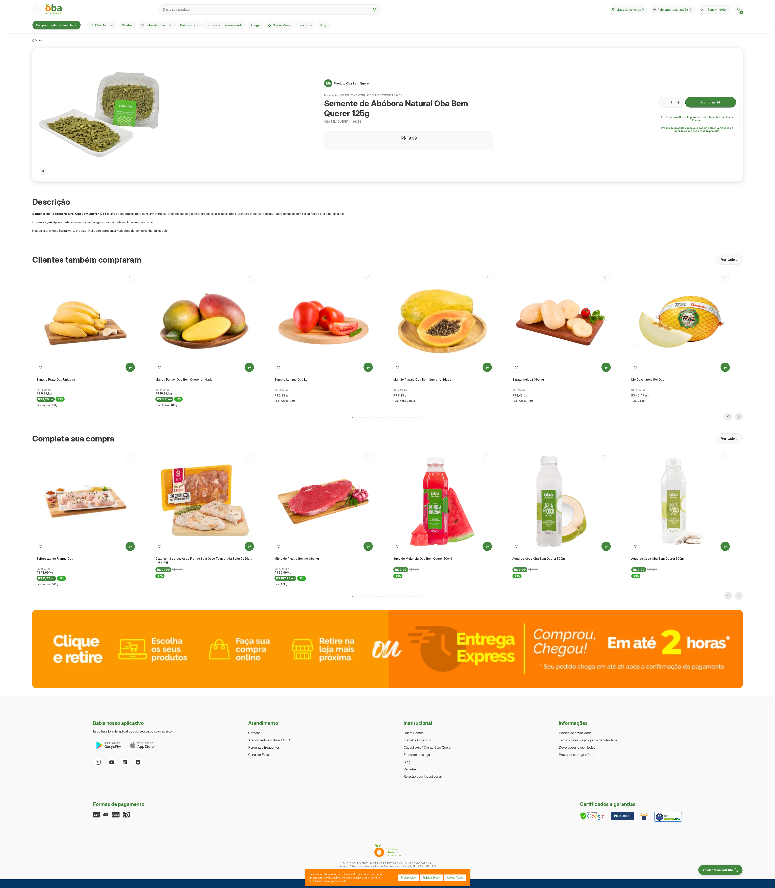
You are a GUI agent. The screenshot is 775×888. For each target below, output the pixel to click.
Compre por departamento (54, 25)
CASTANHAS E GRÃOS (367, 95)
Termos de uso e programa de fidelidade (588, 740)
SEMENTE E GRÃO (391, 95)
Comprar (708, 102)
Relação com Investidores (423, 776)
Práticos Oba (189, 25)
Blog (323, 25)
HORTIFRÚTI (346, 95)
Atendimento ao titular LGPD (269, 740)
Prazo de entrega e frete (576, 755)
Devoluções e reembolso (577, 747)
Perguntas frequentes (264, 747)
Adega (255, 25)
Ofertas (127, 25)
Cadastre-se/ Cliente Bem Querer (428, 747)
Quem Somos (414, 733)
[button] (738, 9)
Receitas (306, 25)
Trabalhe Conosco (417, 740)
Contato (254, 733)
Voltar (38, 40)
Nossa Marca (282, 25)
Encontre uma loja (417, 755)
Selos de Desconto (159, 25)
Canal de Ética (258, 755)
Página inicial (331, 95)
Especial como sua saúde (224, 25)
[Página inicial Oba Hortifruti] (53, 9)
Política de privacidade (575, 733)
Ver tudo (728, 260)
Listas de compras (629, 9)
